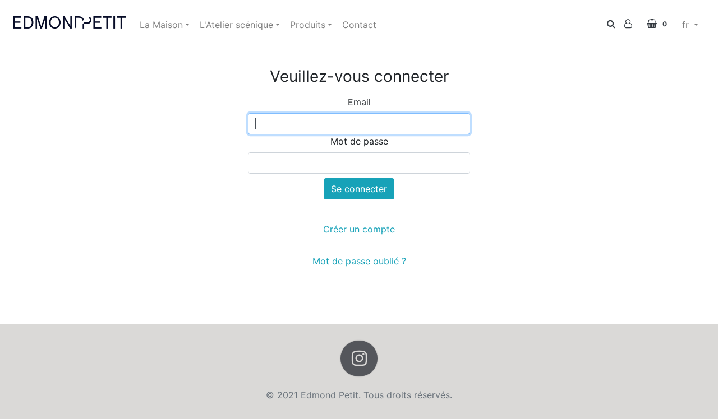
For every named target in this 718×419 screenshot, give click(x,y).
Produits (307, 24)
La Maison (161, 24)
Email (359, 102)
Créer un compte (359, 229)
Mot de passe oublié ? (359, 261)
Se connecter (359, 188)
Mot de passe (359, 141)
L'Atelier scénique (236, 24)
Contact (359, 24)
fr (687, 24)
